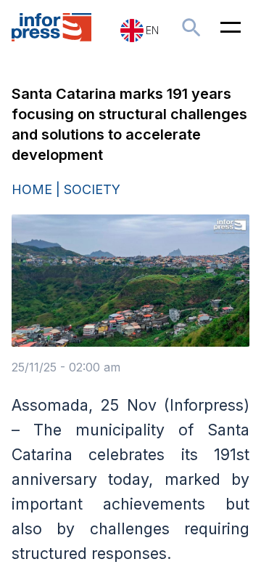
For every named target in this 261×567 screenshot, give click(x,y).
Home (32, 189)
